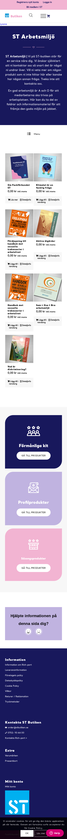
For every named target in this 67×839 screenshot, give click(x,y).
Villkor (8, 691)
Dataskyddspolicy (14, 681)
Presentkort (11, 761)
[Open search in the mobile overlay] (30, 16)
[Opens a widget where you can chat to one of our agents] (55, 833)
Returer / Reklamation (16, 696)
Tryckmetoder (12, 702)
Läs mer (14, 200)
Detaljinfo (26, 200)
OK (26, 833)
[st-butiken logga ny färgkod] (13, 16)
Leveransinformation (16, 670)
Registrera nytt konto (28, 2)
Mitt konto (10, 787)
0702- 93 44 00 (16, 733)
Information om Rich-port (18, 665)
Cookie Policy (12, 686)
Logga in (47, 2)
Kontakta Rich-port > (16, 738)
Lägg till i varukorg (42, 201)
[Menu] (41, 16)
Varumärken (11, 756)
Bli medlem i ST (34, 7)
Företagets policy (14, 675)
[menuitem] (28, 2)
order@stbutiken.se (18, 727)
